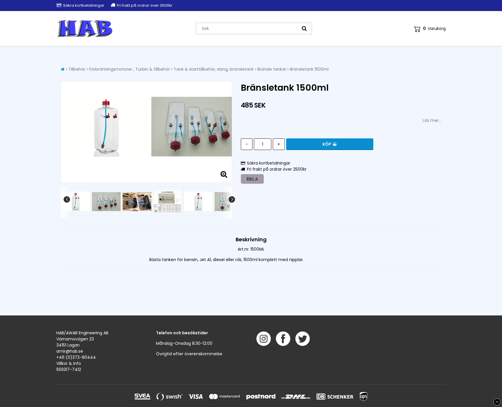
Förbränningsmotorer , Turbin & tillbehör (129, 69)
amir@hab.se (69, 351)
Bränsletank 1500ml (309, 69)
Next (232, 199)
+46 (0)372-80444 (76, 357)
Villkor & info (68, 363)
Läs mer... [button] (432, 120)
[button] (430, 28)
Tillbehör (76, 69)
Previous (67, 199)
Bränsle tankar (271, 69)
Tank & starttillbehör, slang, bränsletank (214, 69)
